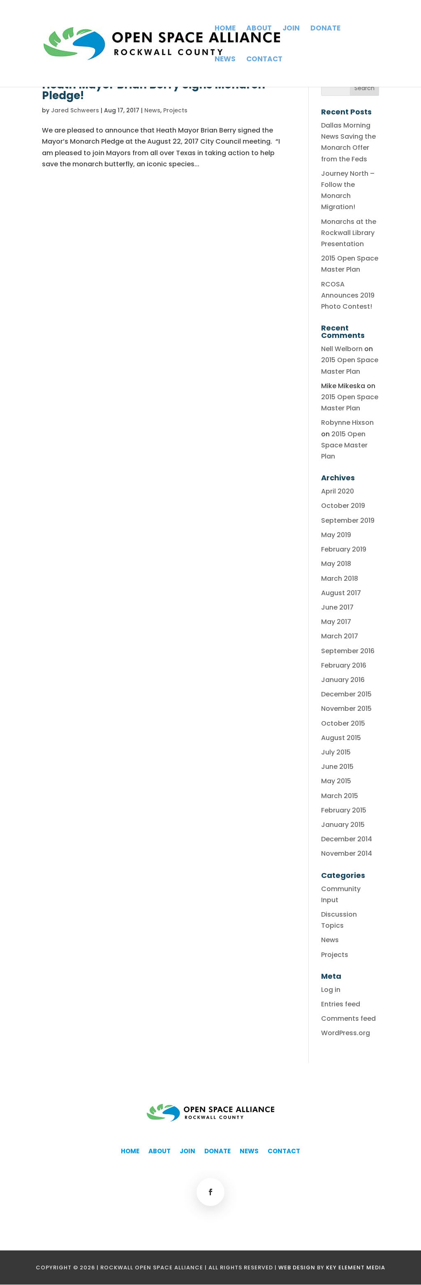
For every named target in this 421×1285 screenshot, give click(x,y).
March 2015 (339, 796)
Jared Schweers (75, 110)
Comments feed (348, 1018)
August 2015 (341, 738)
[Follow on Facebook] (210, 1192)
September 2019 (348, 520)
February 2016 (343, 665)
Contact (264, 60)
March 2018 (339, 578)
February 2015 (343, 810)
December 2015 (346, 694)
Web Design (296, 1267)
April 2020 (337, 491)
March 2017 (339, 636)
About (259, 29)
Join (291, 29)
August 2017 (341, 593)
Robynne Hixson (347, 422)
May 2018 (336, 563)
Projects (175, 110)
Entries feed (340, 1004)
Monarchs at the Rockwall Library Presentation (348, 233)
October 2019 (343, 505)
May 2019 (336, 535)
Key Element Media (355, 1267)
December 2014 (346, 839)
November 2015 (346, 708)
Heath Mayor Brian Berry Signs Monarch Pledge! (153, 90)
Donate (325, 29)
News (225, 60)
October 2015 (343, 723)
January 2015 (343, 824)
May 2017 (336, 621)
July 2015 (336, 752)
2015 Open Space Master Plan (344, 445)
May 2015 (336, 781)
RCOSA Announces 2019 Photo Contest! (348, 295)
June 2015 (337, 766)
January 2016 (343, 679)
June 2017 (337, 607)
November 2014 (346, 853)
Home (225, 29)
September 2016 (348, 651)
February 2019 (343, 549)
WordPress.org (345, 1033)
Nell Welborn (342, 349)
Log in (330, 989)
